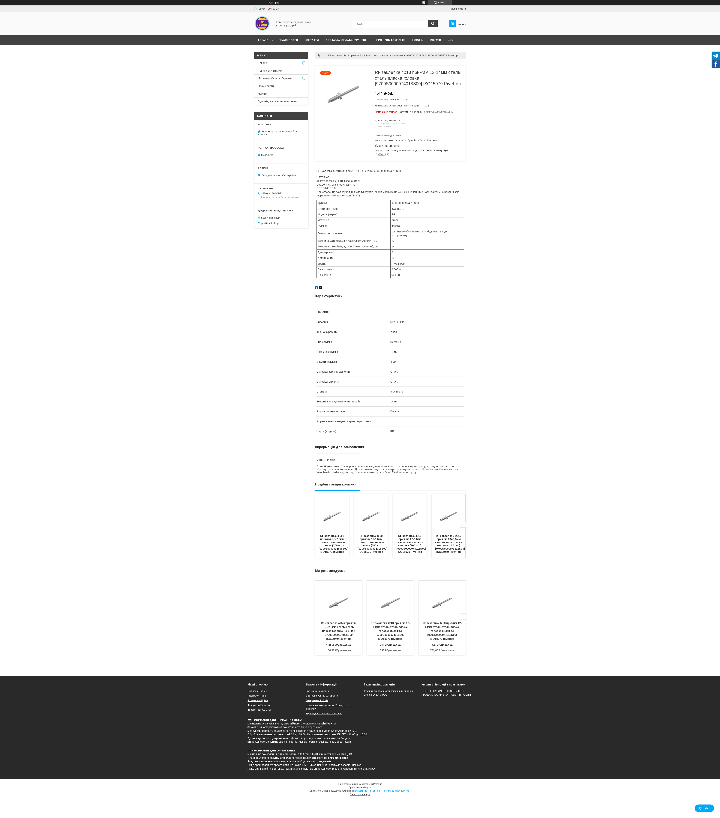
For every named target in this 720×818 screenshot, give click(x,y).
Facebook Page (257, 695)
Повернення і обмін (317, 700)
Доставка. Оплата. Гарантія (346, 40)
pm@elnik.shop (270, 223)
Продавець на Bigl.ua (360, 787)
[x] (320, 288)
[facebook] (316, 288)
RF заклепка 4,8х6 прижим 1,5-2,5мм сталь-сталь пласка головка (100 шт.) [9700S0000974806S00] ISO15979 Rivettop (334, 543)
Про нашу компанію (391, 40)
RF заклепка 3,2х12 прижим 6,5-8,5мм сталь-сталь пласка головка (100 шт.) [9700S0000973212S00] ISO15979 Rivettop (450, 543)
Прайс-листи (288, 40)
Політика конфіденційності (396, 791)
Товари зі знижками (270, 70)
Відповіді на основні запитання (277, 101)
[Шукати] (433, 23)
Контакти (312, 40)
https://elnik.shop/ (270, 217)
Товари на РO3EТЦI (259, 709)
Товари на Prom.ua (259, 705)
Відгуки (435, 40)
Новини (418, 40)
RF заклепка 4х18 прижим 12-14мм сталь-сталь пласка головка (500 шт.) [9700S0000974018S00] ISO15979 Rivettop (373, 543)
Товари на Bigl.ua (258, 700)
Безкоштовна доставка (388, 135)
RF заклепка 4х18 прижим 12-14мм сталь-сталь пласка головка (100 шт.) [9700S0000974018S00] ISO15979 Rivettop (411, 543)
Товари (263, 40)
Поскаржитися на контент (366, 791)
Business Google (257, 691)
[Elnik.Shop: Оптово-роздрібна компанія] (262, 30)
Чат (707, 808)
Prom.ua (377, 784)
